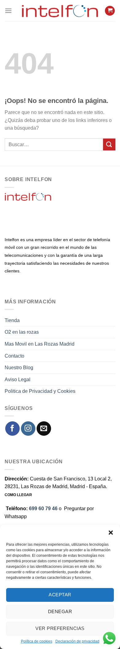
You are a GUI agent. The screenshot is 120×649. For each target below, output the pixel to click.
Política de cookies (36, 641)
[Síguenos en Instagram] (28, 428)
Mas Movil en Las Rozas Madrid (39, 344)
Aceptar (60, 594)
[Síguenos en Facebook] (12, 428)
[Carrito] (110, 11)
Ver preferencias (59, 628)
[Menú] (8, 10)
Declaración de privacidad (77, 641)
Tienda (12, 320)
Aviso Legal (17, 379)
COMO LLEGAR (18, 495)
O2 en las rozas (22, 332)
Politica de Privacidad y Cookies (40, 391)
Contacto (14, 356)
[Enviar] (109, 144)
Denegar (60, 611)
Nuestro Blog (19, 367)
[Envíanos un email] (44, 428)
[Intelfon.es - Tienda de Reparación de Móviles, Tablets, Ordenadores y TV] (60, 10)
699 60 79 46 (43, 508)
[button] (111, 532)
